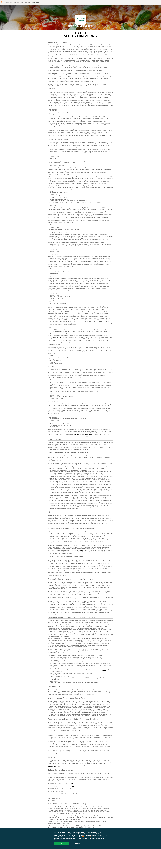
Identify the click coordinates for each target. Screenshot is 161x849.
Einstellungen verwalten (86, 836)
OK (62, 843)
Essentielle (78, 843)
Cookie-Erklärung (57, 337)
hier (104, 670)
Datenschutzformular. (54, 781)
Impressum (97, 8)
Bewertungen (75, 8)
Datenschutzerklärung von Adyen (82, 434)
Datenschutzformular (83, 550)
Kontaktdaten (87, 8)
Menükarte (65, 8)
